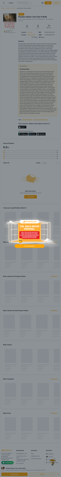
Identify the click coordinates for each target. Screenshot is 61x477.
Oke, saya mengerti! (30, 246)
